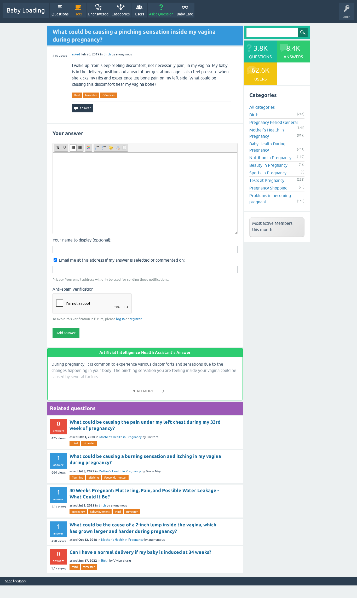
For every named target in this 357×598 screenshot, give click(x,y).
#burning (77, 477)
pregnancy (78, 511)
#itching (93, 477)
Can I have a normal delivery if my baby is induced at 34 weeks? (140, 552)
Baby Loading (26, 10)
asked (76, 54)
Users (139, 14)
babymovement (100, 511)
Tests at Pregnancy (266, 180)
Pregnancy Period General (273, 122)
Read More (142, 391)
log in (120, 319)
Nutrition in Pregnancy (270, 157)
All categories (262, 107)
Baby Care (185, 14)
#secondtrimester (115, 477)
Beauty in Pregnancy (268, 165)
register (135, 319)
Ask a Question (161, 14)
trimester (91, 95)
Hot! (78, 14)
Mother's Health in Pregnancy (120, 437)
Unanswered (98, 14)
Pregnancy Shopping (268, 188)
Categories (121, 14)
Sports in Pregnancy (267, 172)
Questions (59, 14)
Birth (107, 54)
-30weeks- (108, 95)
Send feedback (15, 581)
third (77, 95)
